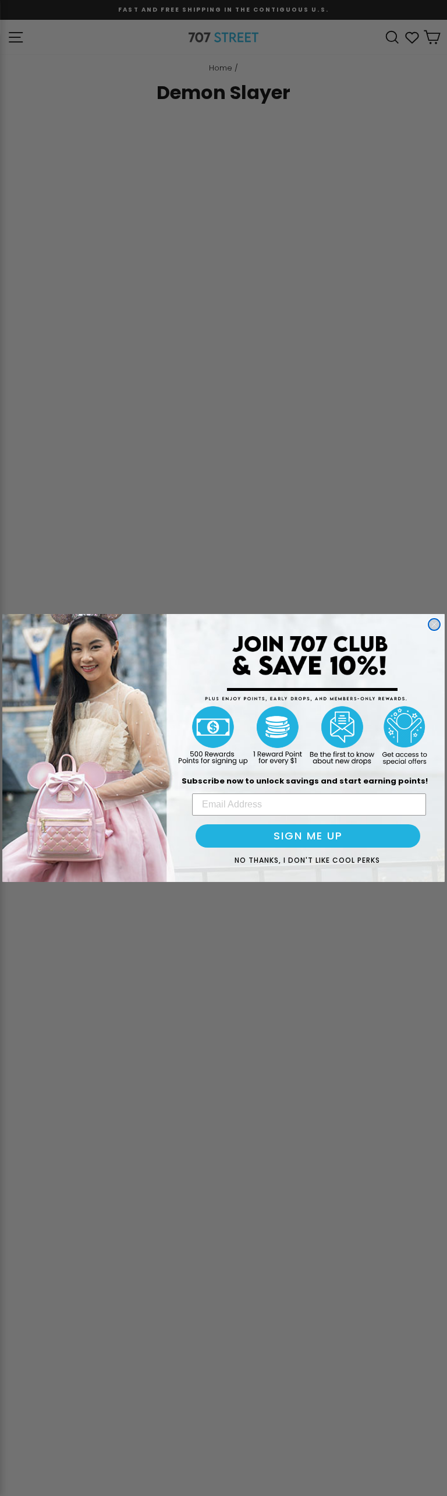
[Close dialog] (434, 624)
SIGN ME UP (308, 835)
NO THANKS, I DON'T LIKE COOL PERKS (307, 860)
